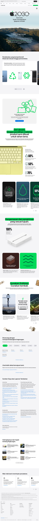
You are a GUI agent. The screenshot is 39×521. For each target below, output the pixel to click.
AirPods (1, 508)
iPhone (1, 506)
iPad (1, 505)
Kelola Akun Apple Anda (12, 504)
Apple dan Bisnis (21, 504)
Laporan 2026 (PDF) (35, 5)
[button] (26, 1)
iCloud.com (11, 505)
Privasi (29, 507)
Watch (1, 507)
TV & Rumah (2, 509)
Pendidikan (30, 505)
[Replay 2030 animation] (36, 8)
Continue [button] (35, 1)
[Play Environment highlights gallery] (24, 89)
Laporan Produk (29, 5)
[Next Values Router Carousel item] (36, 489)
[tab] (10, 346)
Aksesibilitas (30, 504)
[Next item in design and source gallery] (36, 210)
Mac (1, 504)
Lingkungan (3, 5)
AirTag (1, 510)
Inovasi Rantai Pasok (31, 508)
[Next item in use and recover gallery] (36, 323)
